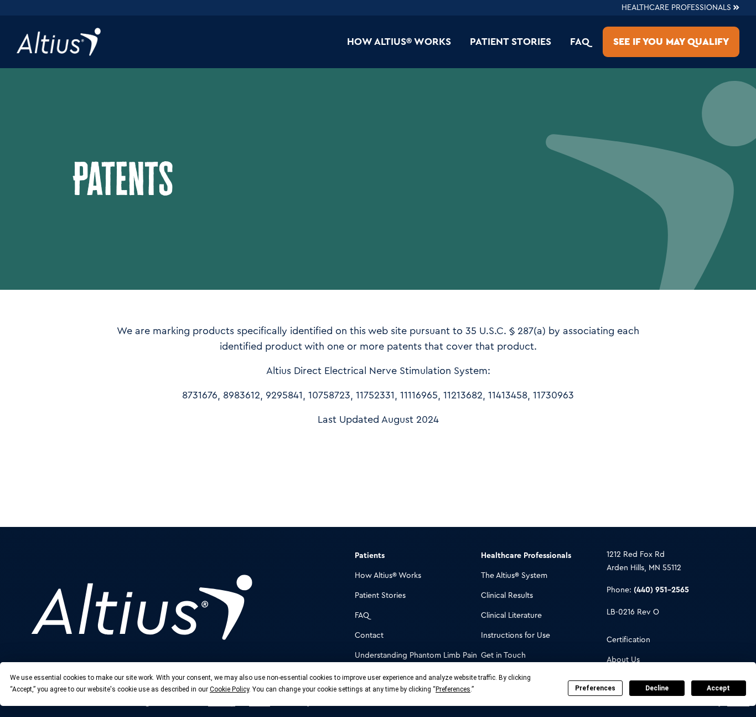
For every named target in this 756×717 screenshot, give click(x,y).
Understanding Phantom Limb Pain (416, 655)
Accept (718, 688)
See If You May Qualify (671, 42)
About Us (623, 660)
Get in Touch (503, 655)
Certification (628, 640)
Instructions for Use (515, 635)
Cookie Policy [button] (229, 689)
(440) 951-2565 (661, 590)
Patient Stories (510, 42)
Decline (657, 688)
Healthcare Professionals (677, 8)
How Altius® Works (399, 42)
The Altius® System (514, 576)
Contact (369, 635)
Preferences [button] (453, 689)
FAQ (579, 42)
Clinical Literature (511, 615)
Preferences (595, 688)
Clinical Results (507, 596)
